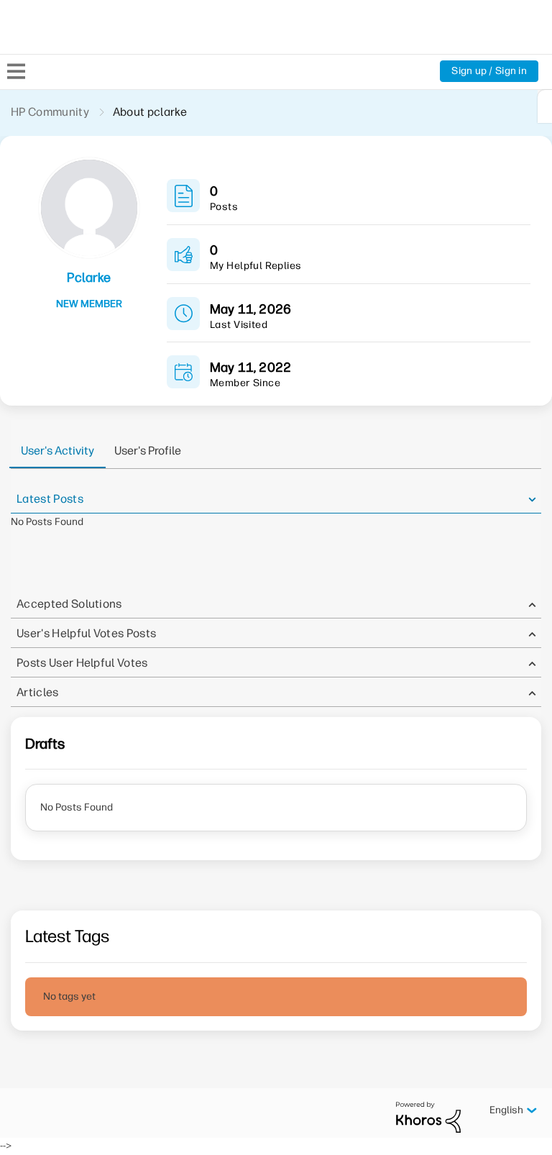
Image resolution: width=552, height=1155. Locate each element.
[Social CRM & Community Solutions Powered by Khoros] (428, 1116)
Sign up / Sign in (489, 71)
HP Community (50, 112)
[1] (545, 106)
